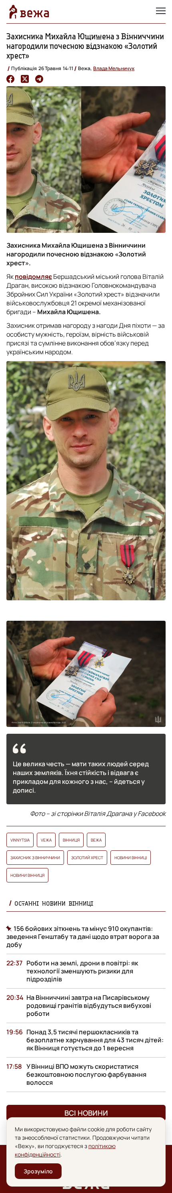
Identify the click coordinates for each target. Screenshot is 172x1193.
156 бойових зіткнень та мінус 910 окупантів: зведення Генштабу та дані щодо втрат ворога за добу (82, 937)
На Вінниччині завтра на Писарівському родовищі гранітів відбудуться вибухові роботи (88, 1005)
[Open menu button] (161, 11)
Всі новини (86, 1113)
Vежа (46, 840)
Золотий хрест (87, 857)
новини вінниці (130, 857)
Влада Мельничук (113, 68)
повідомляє (33, 276)
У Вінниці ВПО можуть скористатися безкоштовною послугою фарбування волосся (86, 1074)
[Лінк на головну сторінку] (29, 11)
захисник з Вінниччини (35, 857)
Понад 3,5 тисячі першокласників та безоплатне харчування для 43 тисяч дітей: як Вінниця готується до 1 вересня (95, 1039)
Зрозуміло (38, 1171)
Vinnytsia (20, 840)
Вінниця (71, 840)
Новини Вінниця (27, 875)
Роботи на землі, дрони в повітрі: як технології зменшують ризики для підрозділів (82, 971)
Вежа (96, 840)
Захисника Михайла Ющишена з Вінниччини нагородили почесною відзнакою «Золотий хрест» (85, 46)
